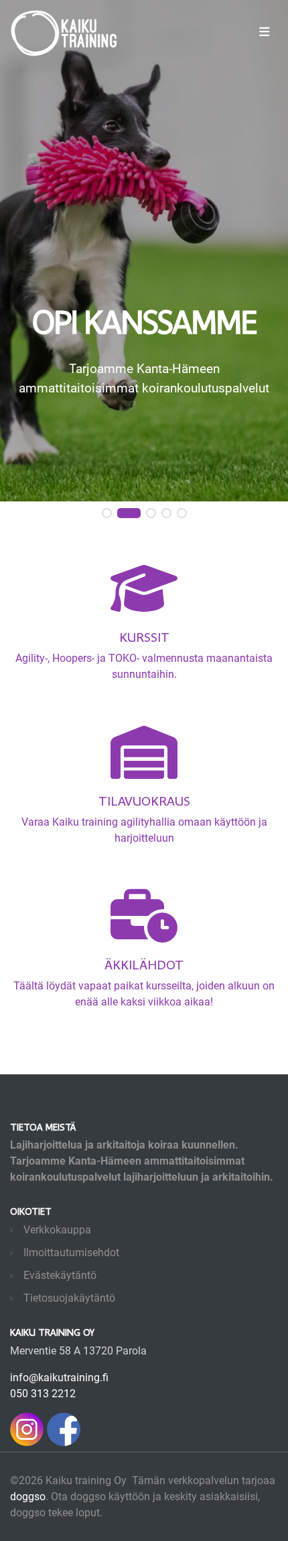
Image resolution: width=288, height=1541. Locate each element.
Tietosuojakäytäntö (69, 1298)
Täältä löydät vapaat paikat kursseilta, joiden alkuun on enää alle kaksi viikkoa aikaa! (144, 981)
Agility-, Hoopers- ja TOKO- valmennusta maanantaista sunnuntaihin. (144, 654)
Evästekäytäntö (59, 1275)
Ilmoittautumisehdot (71, 1252)
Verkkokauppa (57, 1229)
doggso (28, 1496)
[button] (107, 513)
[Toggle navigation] (264, 31)
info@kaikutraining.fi (59, 1377)
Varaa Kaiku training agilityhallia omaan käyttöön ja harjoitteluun (144, 818)
